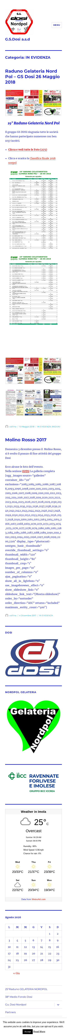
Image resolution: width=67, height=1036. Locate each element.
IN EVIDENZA (44, 426)
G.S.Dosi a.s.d (17, 39)
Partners (10, 1012)
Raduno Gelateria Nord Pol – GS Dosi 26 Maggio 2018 (32, 76)
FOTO (25, 471)
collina (13, 426)
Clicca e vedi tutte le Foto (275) (27, 149)
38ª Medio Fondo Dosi (18, 996)
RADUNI (56, 426)
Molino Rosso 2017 (25, 439)
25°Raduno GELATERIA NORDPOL (26, 989)
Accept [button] (27, 1032)
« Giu (16, 973)
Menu (56, 25)
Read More (39, 1031)
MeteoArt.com (39, 899)
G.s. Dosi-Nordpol (15, 1004)
